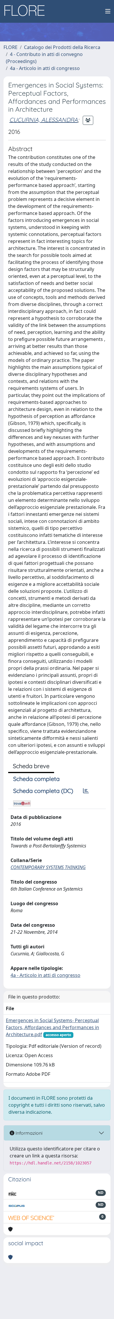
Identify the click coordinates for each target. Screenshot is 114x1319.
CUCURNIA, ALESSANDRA (43, 119)
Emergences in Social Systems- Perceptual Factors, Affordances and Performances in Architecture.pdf (52, 1027)
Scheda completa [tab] (36, 778)
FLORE (11, 47)
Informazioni (28, 1133)
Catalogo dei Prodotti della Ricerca (62, 47)
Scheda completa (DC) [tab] (43, 790)
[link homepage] (27, 11)
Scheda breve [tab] (31, 766)
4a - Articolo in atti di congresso (45, 68)
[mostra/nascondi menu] (107, 11)
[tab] (86, 791)
